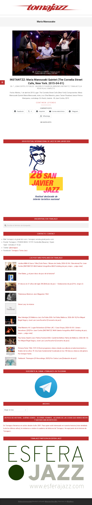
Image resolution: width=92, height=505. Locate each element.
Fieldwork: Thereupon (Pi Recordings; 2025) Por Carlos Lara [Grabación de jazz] (47, 358)
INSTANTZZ (65, 86)
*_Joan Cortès (19, 86)
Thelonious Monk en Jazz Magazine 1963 (33, 294)
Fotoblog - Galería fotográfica (39, 86)
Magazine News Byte (51, 501)
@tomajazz (13, 248)
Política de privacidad (25, 501)
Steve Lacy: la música (26, 304)
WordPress (70, 501)
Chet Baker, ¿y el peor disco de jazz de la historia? (36, 274)
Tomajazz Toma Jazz (19, 251)
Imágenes (57, 86)
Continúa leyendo (46, 103)
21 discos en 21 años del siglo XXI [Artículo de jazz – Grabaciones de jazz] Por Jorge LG (50, 284)
